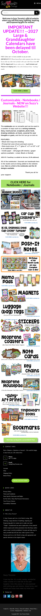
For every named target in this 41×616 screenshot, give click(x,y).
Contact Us (5, 608)
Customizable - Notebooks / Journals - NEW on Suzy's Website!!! (20, 103)
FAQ (4, 471)
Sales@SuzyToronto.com (15, 464)
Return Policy (7, 475)
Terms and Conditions (9, 494)
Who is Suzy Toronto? (11, 514)
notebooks (8, 126)
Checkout (26, 610)
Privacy (17, 608)
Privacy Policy (7, 491)
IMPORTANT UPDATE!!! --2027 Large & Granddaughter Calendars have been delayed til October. (20, 39)
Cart (30, 610)
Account (5, 468)
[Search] (36, 13)
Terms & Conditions (24, 608)
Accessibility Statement (9, 503)
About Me (12, 608)
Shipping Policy (7, 473)
